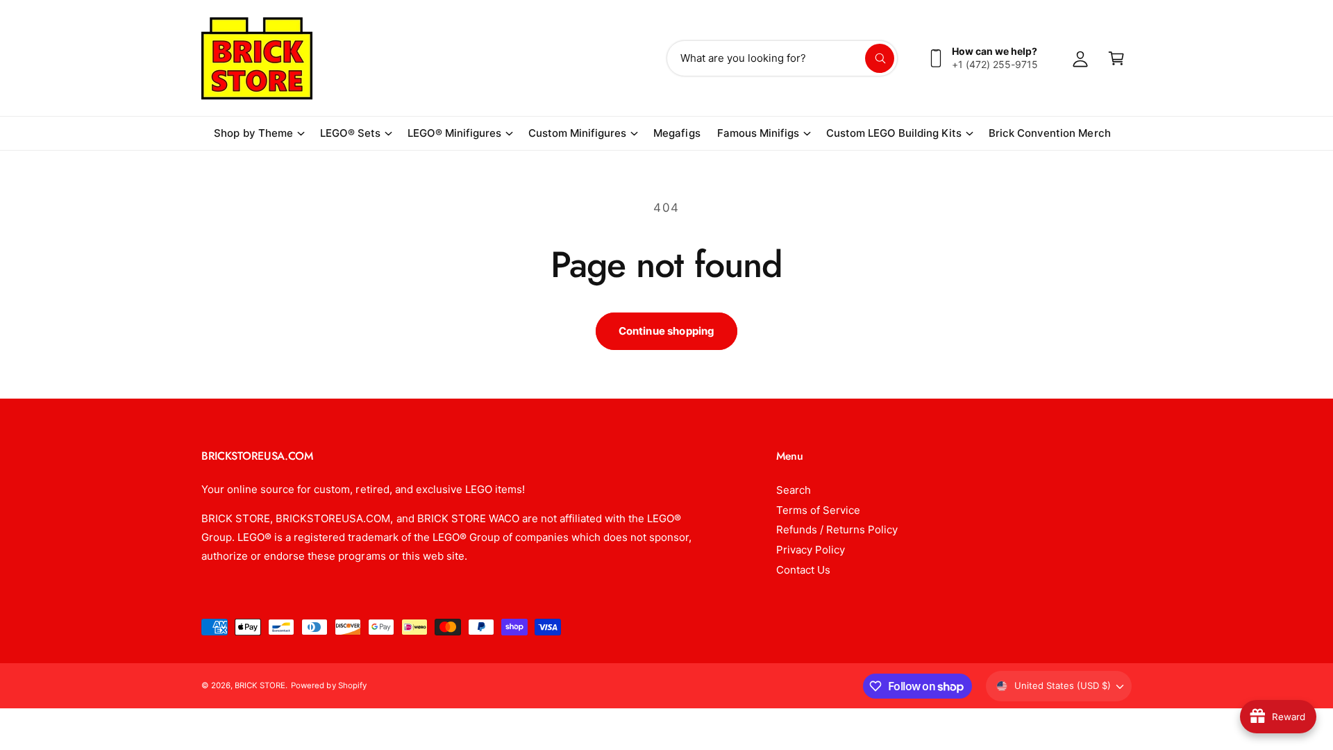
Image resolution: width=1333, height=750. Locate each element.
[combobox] (782, 58)
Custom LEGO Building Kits (894, 133)
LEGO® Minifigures (454, 133)
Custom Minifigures (577, 133)
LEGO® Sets (350, 133)
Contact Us (803, 569)
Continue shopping (667, 331)
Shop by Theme (253, 133)
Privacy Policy (810, 549)
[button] (258, 133)
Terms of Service (818, 510)
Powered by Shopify (328, 685)
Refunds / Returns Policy (837, 529)
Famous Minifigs (758, 133)
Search (793, 490)
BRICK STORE (260, 685)
